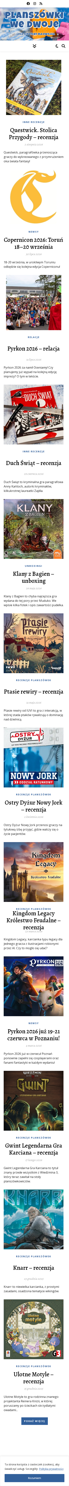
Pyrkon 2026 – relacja (33, 348)
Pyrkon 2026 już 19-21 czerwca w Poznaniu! (33, 1035)
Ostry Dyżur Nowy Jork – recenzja (33, 806)
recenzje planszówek (33, 680)
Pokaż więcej (34, 1421)
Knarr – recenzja (33, 1267)
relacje (34, 337)
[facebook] (29, 3)
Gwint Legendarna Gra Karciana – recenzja (33, 1149)
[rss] (41, 3)
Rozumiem (34, 1478)
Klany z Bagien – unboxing (33, 577)
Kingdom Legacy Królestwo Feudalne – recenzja (33, 920)
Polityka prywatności (51, 1469)
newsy (34, 231)
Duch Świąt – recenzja (33, 463)
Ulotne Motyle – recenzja (34, 1378)
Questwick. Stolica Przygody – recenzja (34, 134)
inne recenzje (34, 122)
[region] (34, 1471)
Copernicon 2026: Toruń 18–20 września (33, 243)
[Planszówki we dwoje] (34, 23)
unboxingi (33, 566)
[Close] (65, 1459)
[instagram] (35, 3)
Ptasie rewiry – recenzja (33, 691)
